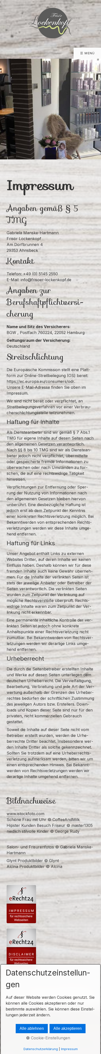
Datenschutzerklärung (41, 1049)
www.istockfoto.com (25, 813)
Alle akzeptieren (67, 1028)
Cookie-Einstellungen (50, 1037)
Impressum (69, 1049)
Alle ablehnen (32, 1028)
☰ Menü (87, 53)
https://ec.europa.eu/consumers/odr (40, 381)
